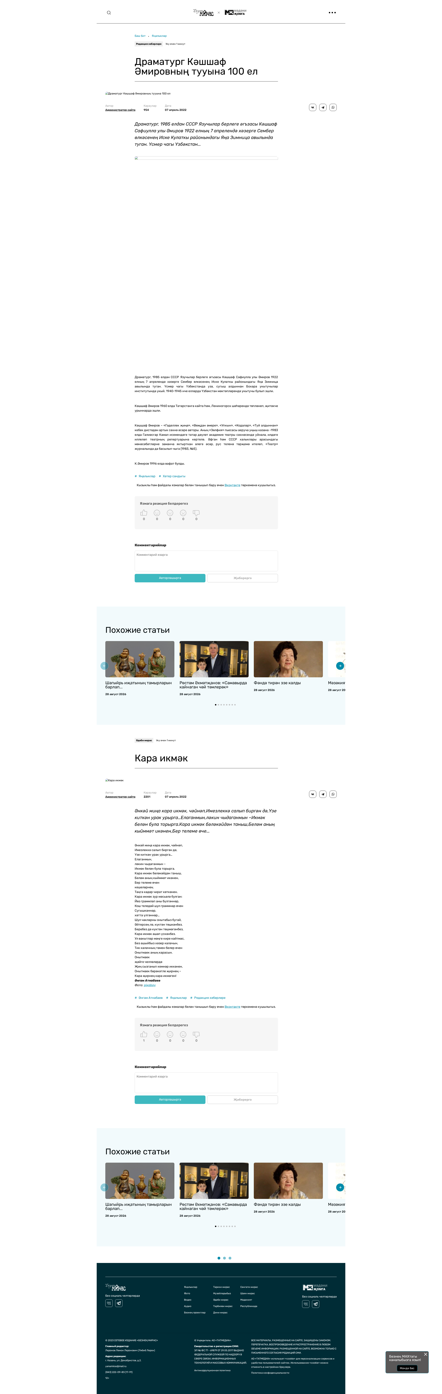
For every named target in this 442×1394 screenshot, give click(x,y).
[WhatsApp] (333, 107)
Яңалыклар (159, 35)
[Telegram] (322, 107)
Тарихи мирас (221, 1287)
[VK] (109, 1303)
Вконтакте (232, 485)
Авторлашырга (170, 578)
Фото (187, 1293)
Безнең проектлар (194, 1312)
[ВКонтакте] (312, 107)
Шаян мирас (247, 1293)
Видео (187, 1299)
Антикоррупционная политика (212, 1370)
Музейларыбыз (222, 1293)
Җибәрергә (243, 578)
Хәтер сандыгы (172, 476)
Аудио (187, 1306)
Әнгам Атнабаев (149, 997)
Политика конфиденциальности (270, 1372)
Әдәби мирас (144, 740)
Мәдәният (246, 1299)
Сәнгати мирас (249, 1287)
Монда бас (407, 1368)
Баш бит (140, 35)
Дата (175, 108)
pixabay (150, 985)
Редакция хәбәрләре (148, 43)
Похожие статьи (137, 630)
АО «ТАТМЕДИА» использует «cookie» (273, 1358)
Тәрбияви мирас (223, 1306)
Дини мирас (220, 1312)
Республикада (248, 1306)
